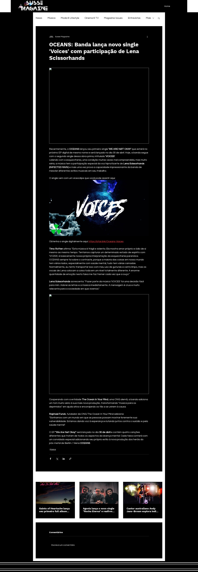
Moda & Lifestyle (70, 18)
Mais (148, 18)
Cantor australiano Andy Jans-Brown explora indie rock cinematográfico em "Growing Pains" (142, 510)
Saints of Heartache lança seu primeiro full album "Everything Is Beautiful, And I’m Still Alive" (54, 510)
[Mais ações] (147, 36)
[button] (159, 18)
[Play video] (99, 208)
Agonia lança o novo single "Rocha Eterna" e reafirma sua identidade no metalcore (98, 510)
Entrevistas (134, 18)
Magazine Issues (113, 18)
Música (51, 18)
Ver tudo (158, 477)
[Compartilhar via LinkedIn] (63, 458)
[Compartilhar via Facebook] (50, 458)
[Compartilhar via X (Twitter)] (57, 458)
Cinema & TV (92, 18)
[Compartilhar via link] (70, 458)
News (39, 18)
